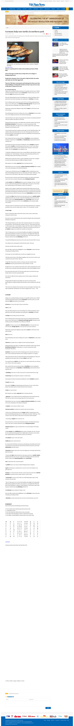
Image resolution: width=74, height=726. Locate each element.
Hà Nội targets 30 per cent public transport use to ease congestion (60, 139)
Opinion (53, 8)
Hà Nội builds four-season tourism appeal (60, 134)
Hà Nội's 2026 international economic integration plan (60, 123)
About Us (62, 1)
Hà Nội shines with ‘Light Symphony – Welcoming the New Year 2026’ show (60, 105)
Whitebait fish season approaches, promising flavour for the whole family (60, 198)
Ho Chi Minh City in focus (59, 11)
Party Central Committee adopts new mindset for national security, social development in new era (60, 89)
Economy (19, 8)
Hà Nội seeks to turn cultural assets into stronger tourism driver (60, 137)
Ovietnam (58, 1)
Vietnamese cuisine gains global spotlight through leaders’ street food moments (60, 202)
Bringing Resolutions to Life (15, 11)
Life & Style (36, 8)
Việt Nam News (37, 4)
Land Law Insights (44, 11)
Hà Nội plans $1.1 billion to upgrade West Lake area (60, 109)
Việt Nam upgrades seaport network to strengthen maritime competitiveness (60, 176)
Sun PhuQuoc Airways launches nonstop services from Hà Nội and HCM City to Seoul (60, 165)
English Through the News (13, 693)
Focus (7, 11)
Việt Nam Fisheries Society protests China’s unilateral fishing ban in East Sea (60, 184)
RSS (68, 720)
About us (52, 720)
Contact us (57, 720)
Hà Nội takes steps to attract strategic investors (60, 125)
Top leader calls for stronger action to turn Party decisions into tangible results (60, 93)
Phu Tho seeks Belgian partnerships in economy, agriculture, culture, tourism (63, 75)
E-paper (56, 28)
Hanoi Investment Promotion (34, 11)
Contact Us (67, 1)
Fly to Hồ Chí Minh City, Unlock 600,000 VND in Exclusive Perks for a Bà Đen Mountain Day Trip (61, 157)
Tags (7, 693)
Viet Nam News (9, 67)
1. (5, 680)
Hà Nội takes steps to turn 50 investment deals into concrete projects (59, 119)
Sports (41, 8)
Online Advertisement (58, 35)
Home (7, 27)
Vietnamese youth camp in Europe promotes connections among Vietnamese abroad (63, 61)
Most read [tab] (64, 40)
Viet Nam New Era (25, 11)
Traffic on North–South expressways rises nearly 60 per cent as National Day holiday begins (64, 68)
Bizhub (54, 1)
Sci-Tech (24, 8)
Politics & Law (12, 8)
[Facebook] (43, 33)
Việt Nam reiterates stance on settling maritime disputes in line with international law (60, 180)
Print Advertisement (58, 33)
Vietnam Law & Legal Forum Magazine (46, 1)
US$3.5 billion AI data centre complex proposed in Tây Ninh (63, 44)
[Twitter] (44, 33)
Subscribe (56, 31)
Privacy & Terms (63, 720)
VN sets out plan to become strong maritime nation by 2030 (60, 85)
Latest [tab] (56, 40)
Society (30, 8)
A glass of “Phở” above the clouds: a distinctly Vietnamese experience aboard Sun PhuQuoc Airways (60, 161)
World (58, 8)
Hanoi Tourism (51, 11)
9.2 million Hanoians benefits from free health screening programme (60, 102)
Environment (47, 8)
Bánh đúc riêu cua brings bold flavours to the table (59, 206)
